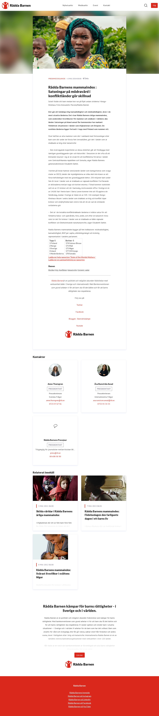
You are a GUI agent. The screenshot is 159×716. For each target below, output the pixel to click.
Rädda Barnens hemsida (79, 692)
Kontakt (106, 5)
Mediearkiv (83, 5)
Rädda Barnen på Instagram (79, 696)
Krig (56, 270)
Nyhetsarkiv (68, 5)
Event (95, 5)
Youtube (79, 325)
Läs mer (79, 655)
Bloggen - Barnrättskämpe (79, 319)
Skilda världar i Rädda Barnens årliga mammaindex (54, 513)
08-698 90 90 (55, 456)
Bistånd (51, 270)
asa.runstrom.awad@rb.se (103, 400)
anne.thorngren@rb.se (55, 400)
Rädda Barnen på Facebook (79, 703)
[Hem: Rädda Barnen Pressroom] (16, 5)
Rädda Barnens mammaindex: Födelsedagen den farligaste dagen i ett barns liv (102, 515)
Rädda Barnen (57, 280)
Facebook (80, 312)
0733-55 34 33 (103, 404)
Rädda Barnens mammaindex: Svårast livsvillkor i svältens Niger (53, 573)
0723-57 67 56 (55, 404)
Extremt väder (83, 270)
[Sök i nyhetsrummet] (146, 5)
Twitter (80, 305)
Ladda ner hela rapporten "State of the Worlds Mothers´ (72, 257)
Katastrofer (72, 270)
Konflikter (63, 270)
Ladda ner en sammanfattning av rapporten (66, 260)
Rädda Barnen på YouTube (79, 706)
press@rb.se (55, 453)
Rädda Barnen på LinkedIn (79, 699)
